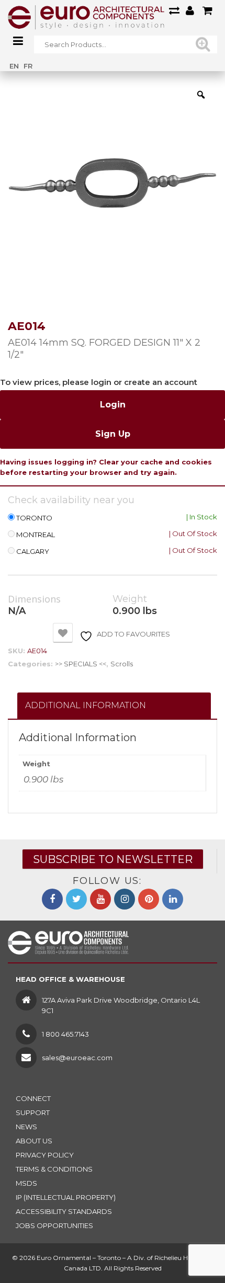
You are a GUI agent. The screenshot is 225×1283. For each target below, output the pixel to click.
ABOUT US (34, 1141)
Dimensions (34, 599)
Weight (130, 599)
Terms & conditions (54, 1169)
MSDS (26, 1183)
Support (33, 1112)
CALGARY (32, 551)
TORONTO (34, 518)
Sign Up (112, 434)
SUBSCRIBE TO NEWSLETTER (113, 859)
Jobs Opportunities (54, 1225)
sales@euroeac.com (77, 1057)
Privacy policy (45, 1155)
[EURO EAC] (86, 17)
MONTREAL (35, 535)
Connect (33, 1098)
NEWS (26, 1126)
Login (113, 405)
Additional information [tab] (85, 705)
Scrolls (121, 664)
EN (14, 66)
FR (28, 66)
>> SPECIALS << (80, 664)
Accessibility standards (64, 1211)
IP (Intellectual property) (66, 1197)
